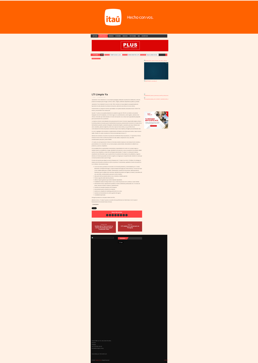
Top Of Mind (133, 36)
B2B (139, 36)
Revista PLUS (98, 360)
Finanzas (111, 36)
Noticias (95, 36)
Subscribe (166, 360)
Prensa (94, 97)
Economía (118, 36)
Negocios (125, 36)
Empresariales (103, 36)
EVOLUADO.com (103, 354)
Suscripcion (145, 36)
